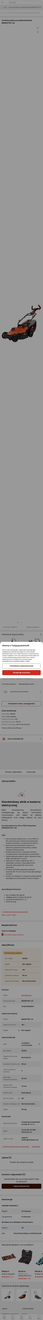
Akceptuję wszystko (21, 672)
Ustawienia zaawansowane (21, 666)
